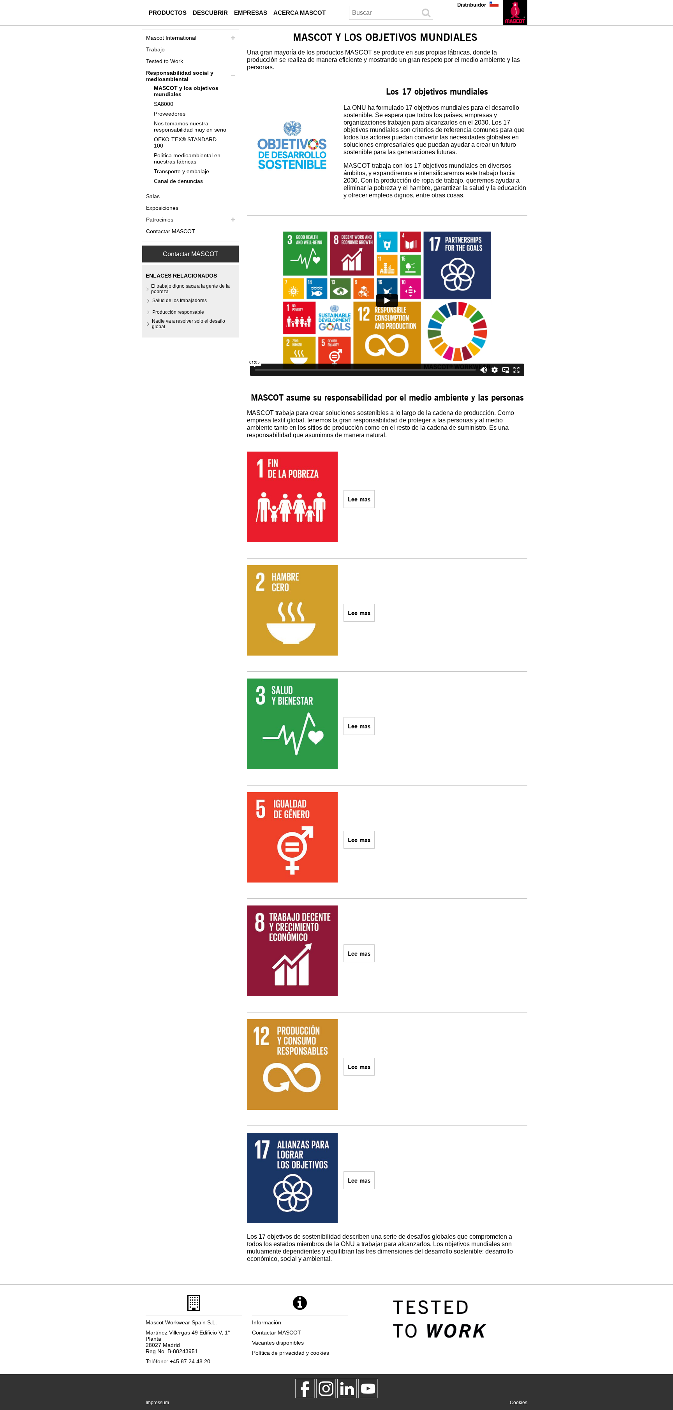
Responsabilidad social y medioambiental (179, 76)
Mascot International (171, 38)
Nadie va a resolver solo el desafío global (188, 323)
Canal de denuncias (178, 181)
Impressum (157, 1402)
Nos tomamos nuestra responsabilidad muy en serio (190, 126)
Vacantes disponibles (278, 1343)
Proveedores (169, 114)
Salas (153, 196)
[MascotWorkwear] (305, 1388)
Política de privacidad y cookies (290, 1353)
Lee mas (359, 499)
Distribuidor (471, 5)
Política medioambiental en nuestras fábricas (187, 158)
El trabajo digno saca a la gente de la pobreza (190, 288)
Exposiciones (162, 208)
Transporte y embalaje (181, 171)
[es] (515, 12)
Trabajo (155, 49)
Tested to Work (164, 61)
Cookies (518, 1402)
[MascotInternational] (368, 1388)
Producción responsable (178, 312)
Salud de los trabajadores (179, 300)
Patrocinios (159, 219)
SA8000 (163, 104)
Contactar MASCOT (170, 231)
